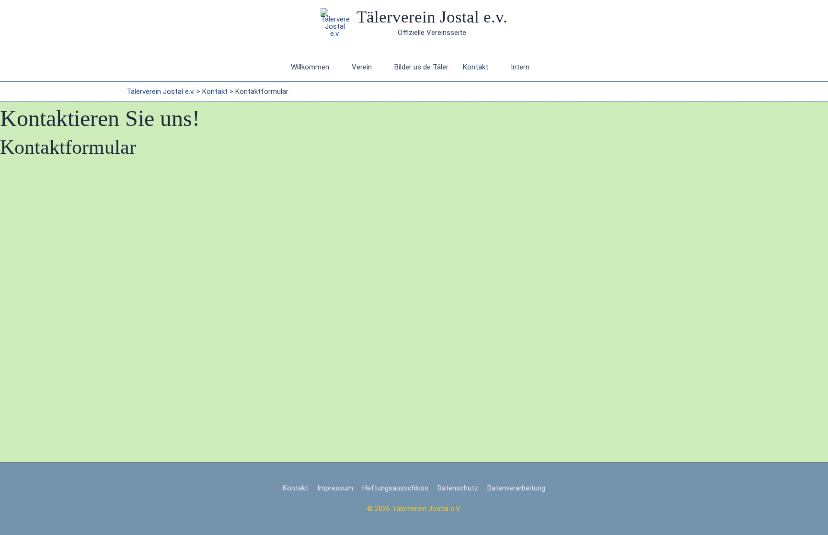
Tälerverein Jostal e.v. (431, 17)
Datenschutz (457, 488)
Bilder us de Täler (421, 67)
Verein (362, 67)
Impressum (335, 488)
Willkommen (310, 67)
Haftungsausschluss (395, 488)
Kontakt (475, 67)
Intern (520, 67)
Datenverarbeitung (516, 488)
